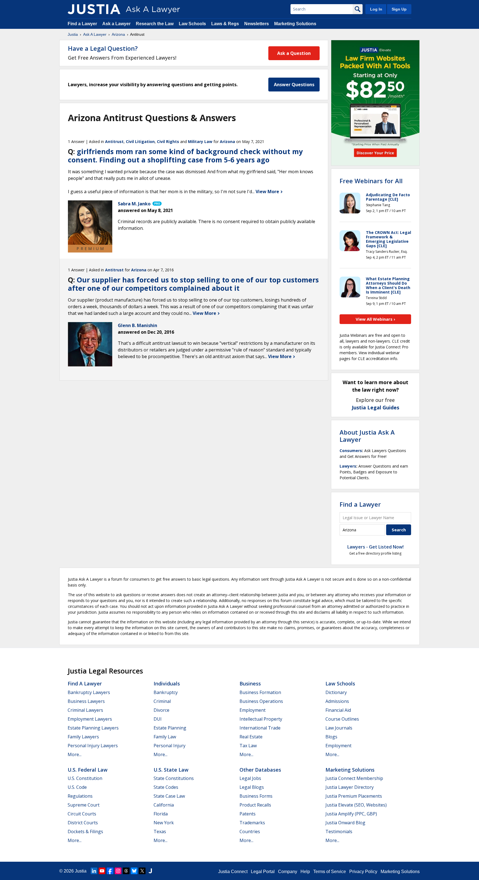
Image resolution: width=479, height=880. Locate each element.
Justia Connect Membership (354, 778)
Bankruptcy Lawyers (89, 692)
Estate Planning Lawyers (93, 728)
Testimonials (338, 831)
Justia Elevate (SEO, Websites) (356, 805)
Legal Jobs (250, 778)
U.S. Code (77, 787)
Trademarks (252, 823)
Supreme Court (84, 805)
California (164, 805)
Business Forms (256, 796)
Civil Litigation (140, 141)
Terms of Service (329, 871)
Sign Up (399, 9)
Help (305, 871)
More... (74, 754)
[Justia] (94, 9)
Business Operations (261, 701)
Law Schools (192, 23)
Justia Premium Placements (353, 796)
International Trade (260, 728)
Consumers (351, 450)
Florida (161, 814)
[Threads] (126, 871)
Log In (376, 9)
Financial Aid (338, 710)
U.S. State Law (171, 769)
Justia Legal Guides (375, 407)
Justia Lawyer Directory (349, 787)
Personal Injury (169, 746)
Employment (253, 710)
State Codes (166, 787)
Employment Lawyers (90, 719)
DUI (158, 719)
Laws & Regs (225, 23)
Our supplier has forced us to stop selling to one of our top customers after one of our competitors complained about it (193, 284)
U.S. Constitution (85, 778)
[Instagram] (118, 871)
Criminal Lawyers (85, 710)
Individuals (167, 683)
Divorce (161, 710)
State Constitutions (174, 778)
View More (268, 191)
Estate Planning (170, 728)
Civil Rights (168, 141)
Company (287, 871)
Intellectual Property (261, 719)
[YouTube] (102, 871)
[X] (142, 871)
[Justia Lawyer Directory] (150, 871)
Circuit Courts (82, 814)
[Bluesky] (134, 871)
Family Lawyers (83, 737)
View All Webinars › (375, 319)
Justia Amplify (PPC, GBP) (351, 814)
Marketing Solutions (295, 23)
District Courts (83, 823)
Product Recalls (255, 805)
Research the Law (155, 23)
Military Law (200, 141)
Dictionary (336, 692)
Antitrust (114, 141)
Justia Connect (233, 871)
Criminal (162, 701)
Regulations (80, 796)
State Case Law (169, 796)
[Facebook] (110, 871)
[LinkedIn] (94, 871)
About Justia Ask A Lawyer (367, 435)
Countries (250, 831)
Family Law (165, 737)
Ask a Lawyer (117, 23)
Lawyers (348, 466)
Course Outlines (342, 719)
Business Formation (260, 692)
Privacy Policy (363, 871)
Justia (73, 34)
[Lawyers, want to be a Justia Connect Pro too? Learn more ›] (157, 203)
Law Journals (338, 728)
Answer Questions (294, 84)
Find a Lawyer (82, 23)
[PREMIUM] (90, 222)
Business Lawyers (86, 701)
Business (250, 683)
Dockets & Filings (85, 831)
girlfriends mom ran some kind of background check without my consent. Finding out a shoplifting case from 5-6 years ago (185, 155)
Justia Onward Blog (345, 823)
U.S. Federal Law (88, 769)
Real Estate (251, 737)
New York (164, 823)
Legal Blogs (252, 787)
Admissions (337, 701)
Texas (160, 831)
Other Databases (260, 769)
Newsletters (256, 23)
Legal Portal (263, 871)
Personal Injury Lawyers (93, 746)
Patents (248, 814)
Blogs (331, 737)
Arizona (118, 34)
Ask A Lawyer (94, 34)
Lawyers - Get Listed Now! (375, 547)
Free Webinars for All (371, 180)
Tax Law (248, 746)
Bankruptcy (166, 692)
